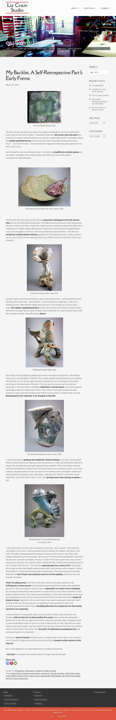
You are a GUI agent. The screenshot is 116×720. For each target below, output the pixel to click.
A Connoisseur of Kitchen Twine (99, 108)
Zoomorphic (23, 678)
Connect (105, 8)
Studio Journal (50, 671)
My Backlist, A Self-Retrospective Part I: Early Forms (44, 75)
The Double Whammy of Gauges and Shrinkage (99, 101)
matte (8, 676)
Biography (8, 695)
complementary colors (31, 673)
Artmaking (30, 48)
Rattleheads (56, 676)
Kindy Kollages (41, 699)
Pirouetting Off (97, 85)
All (8, 48)
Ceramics (38, 703)
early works (69, 673)
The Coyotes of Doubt (100, 95)
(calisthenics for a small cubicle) (99, 90)
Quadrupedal (45, 676)
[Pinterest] (11, 663)
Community (17, 48)
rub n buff (65, 676)
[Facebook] (7, 663)
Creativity (41, 48)
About (74, 8)
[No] (113, 713)
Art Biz (52, 48)
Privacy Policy (100, 692)
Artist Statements (12, 699)
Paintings (39, 695)
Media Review (74, 48)
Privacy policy (62, 716)
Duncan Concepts (57, 673)
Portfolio (89, 8)
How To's (61, 48)
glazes (77, 673)
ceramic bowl (15, 673)
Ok (52, 716)
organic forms (34, 676)
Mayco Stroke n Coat (19, 676)
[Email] (15, 663)
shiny (15, 678)
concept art (45, 673)
